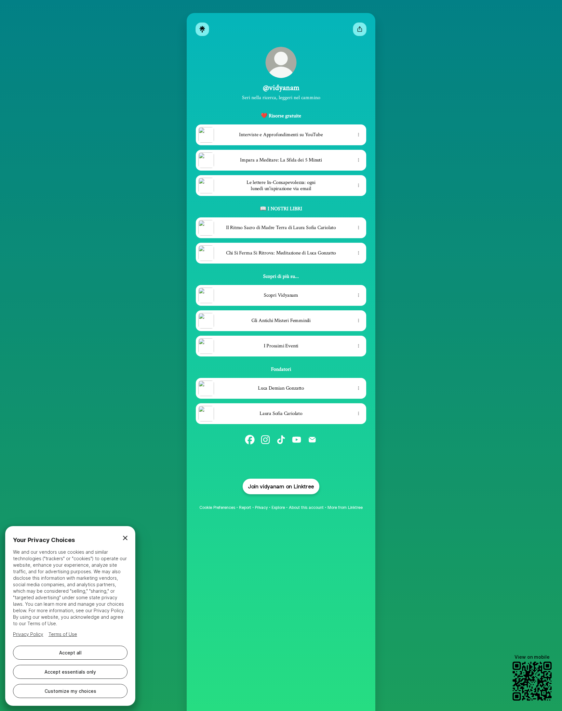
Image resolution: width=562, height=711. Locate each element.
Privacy (261, 507)
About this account (306, 507)
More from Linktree (345, 507)
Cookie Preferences (217, 507)
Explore (278, 507)
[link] (250, 439)
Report (245, 507)
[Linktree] (202, 29)
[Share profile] (359, 29)
